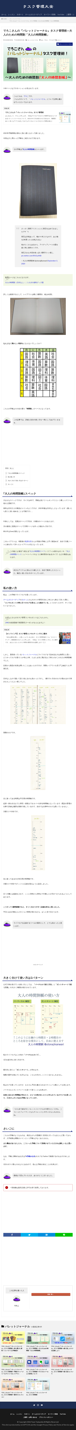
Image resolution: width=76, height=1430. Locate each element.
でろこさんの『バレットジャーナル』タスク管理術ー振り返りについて (62, 1371)
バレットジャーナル (14, 19)
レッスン (11, 14)
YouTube (60, 14)
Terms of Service (63, 1425)
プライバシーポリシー (46, 1417)
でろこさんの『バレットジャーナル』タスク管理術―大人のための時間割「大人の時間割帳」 (34, 21)
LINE (7, 623)
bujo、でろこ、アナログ (47, 40)
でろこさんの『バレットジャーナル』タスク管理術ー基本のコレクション (12, 1395)
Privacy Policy (48, 1425)
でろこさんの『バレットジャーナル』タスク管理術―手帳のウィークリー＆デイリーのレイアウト (12, 1371)
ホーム (3, 14)
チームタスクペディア (33, 14)
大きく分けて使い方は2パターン (17, 480)
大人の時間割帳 (28, 149)
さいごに (9, 484)
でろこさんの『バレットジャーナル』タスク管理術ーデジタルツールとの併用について (37, 1371)
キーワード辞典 (50, 14)
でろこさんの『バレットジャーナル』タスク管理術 (24, 112)
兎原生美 (28, 541)
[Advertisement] (21, 447)
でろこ (26, 96)
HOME (5, 19)
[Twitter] (29, 1235)
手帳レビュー (58, 40)
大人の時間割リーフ (37, 551)
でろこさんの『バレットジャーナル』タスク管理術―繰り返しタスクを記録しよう (62, 1348)
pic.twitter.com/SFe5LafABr (31, 256)
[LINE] (64, 1235)
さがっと (25, 600)
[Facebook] (12, 1235)
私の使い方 (10, 477)
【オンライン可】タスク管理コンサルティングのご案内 (26, 634)
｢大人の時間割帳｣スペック (15, 473)
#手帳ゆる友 (30, 1156)
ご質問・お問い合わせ (30, 1417)
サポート (20, 14)
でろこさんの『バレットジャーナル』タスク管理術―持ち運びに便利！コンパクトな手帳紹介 (11, 1348)
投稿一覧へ (50, 1294)
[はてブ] (46, 1235)
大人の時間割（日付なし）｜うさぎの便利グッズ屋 (24, 282)
